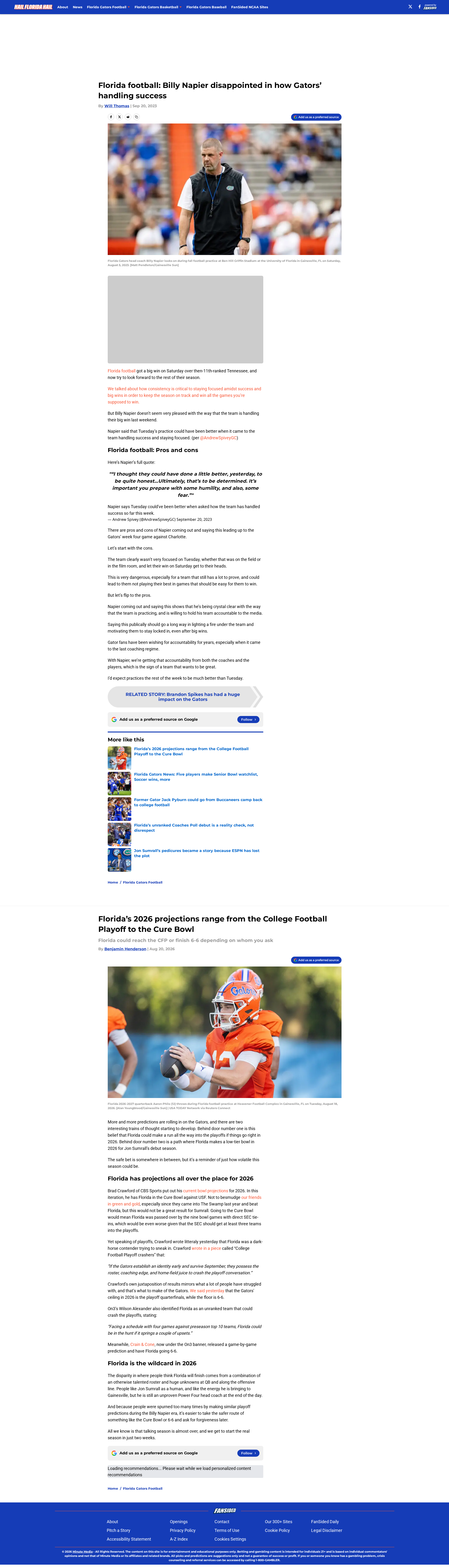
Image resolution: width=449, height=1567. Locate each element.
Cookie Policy (277, 1530)
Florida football (122, 370)
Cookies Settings (230, 1539)
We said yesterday (207, 1290)
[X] (410, 6)
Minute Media (83, 1551)
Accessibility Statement (129, 1539)
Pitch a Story (118, 1530)
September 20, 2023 (194, 519)
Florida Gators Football (142, 882)
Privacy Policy (183, 1530)
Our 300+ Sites (278, 1521)
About (62, 7)
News (77, 7)
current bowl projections (205, 1190)
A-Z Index (179, 1539)
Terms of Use (226, 1530)
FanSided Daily (325, 1521)
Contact (221, 1521)
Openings (179, 1521)
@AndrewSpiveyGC (218, 437)
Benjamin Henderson (125, 949)
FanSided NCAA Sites (249, 7)
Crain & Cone (142, 1344)
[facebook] (420, 6)
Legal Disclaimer (326, 1530)
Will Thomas (116, 106)
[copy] (136, 117)
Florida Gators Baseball (206, 7)
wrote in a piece (206, 1248)
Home (113, 882)
